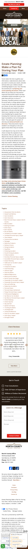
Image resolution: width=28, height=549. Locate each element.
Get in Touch (14, 380)
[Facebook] (10, 468)
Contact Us (14, 8)
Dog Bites (7, 249)
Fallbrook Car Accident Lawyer (13, 263)
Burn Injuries (8, 229)
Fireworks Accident (10, 266)
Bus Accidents (8, 231)
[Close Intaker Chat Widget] (27, 531)
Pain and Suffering (9, 284)
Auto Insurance (8, 218)
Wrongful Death (9, 317)
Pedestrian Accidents (10, 286)
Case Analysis (8, 237)
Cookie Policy (7, 511)
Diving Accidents (9, 247)
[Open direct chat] (24, 531)
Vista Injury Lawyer (9, 315)
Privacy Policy (14, 490)
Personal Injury (8, 288)
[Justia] (17, 468)
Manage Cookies (17, 511)
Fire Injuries (7, 264)
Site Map (14, 492)
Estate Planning (13, 196)
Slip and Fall (7, 304)
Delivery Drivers (9, 245)
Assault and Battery (10, 214)
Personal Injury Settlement (12, 290)
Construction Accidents (11, 239)
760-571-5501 (9, 462)
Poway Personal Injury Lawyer (13, 292)
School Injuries (8, 302)
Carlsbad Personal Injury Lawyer (13, 235)
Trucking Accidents (10, 307)
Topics (4, 208)
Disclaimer (14, 487)
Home (4, 8)
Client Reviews (14, 327)
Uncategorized (8, 309)
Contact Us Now (14, 436)
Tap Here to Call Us (14, 4)
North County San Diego (11, 278)
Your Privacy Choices (12, 509)
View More (14, 366)
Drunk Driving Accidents (11, 253)
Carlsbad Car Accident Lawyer (13, 233)
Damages (7, 241)
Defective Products (10, 243)
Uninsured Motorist (10, 311)
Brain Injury (7, 227)
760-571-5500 (11, 460)
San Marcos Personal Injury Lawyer (14, 298)
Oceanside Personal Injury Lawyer (14, 282)
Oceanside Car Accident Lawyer (13, 280)
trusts (3, 189)
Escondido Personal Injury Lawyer (14, 259)
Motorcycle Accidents (10, 276)
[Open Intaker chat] (12, 548)
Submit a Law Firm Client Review (14, 371)
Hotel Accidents (9, 272)
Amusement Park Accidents (12, 212)
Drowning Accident (9, 251)
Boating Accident (9, 225)
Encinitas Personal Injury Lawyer (13, 257)
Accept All (8, 541)
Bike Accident (8, 223)
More (23, 8)
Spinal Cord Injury (9, 305)
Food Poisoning (8, 268)
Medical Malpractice (10, 274)
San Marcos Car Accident (11, 296)
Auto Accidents (8, 216)
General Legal (8, 270)
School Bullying (8, 300)
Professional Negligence (11, 294)
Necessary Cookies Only (8, 545)
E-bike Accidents (9, 255)
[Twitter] (14, 468)
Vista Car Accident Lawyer (12, 313)
